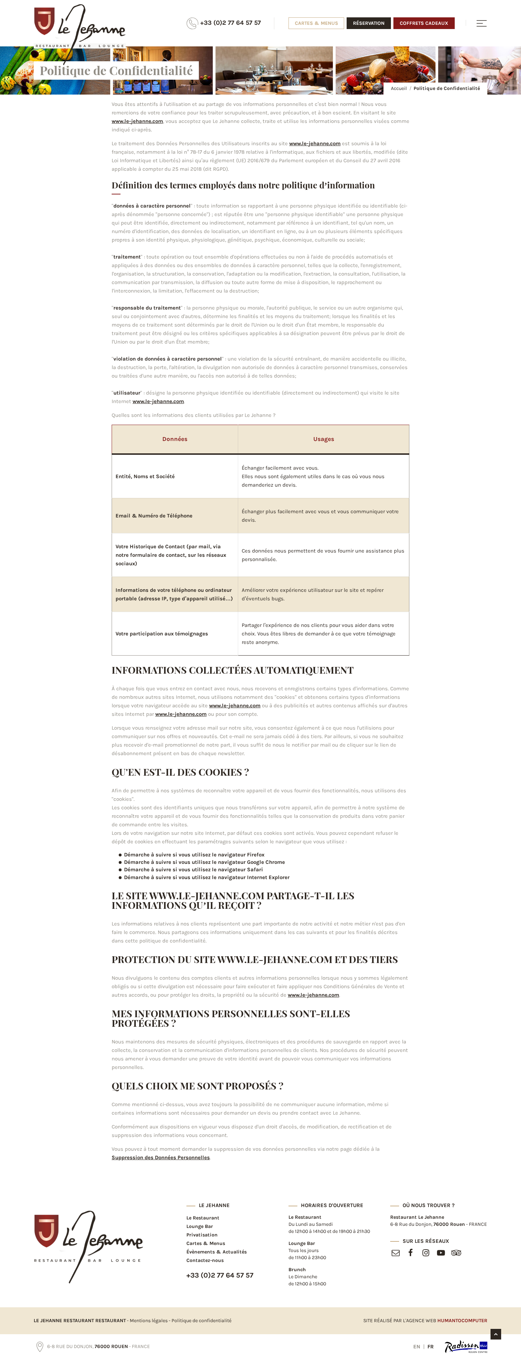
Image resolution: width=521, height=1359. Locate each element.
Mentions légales (149, 1321)
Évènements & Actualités (216, 1252)
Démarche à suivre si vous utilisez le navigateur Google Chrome (204, 862)
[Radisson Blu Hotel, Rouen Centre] (466, 1346)
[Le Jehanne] (89, 1247)
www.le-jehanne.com (137, 121)
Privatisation (202, 1235)
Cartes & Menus (316, 23)
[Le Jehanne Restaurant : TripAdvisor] (456, 1254)
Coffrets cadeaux (424, 23)
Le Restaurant (202, 1218)
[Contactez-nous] (395, 1254)
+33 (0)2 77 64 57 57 (229, 23)
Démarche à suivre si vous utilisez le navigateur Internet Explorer (207, 877)
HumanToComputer (462, 1321)
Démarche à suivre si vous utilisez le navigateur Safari (193, 869)
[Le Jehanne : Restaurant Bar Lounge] (80, 35)
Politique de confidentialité (201, 1321)
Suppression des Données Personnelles (161, 1157)
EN (417, 1346)
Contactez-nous (205, 1260)
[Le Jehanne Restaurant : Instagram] (426, 1254)
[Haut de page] (496, 1334)
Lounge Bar (199, 1226)
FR (430, 1346)
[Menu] (476, 23)
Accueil (399, 88)
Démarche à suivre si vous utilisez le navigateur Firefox (194, 854)
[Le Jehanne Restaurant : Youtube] (441, 1254)
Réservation (369, 23)
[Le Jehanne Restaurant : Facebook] (410, 1254)
